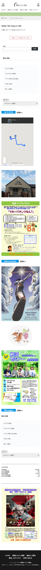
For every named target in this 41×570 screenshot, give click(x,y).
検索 (4, 46)
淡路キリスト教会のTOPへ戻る (20, 38)
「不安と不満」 (8, 84)
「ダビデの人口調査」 (10, 73)
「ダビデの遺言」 (9, 68)
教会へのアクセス (35, 10)
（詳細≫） (19, 112)
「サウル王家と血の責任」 (12, 78)
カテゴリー (6, 100)
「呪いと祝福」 (8, 89)
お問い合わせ (27, 558)
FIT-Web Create (19, 565)
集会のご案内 (24, 10)
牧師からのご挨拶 (13, 10)
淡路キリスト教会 (25, 562)
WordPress (35, 565)
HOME (3, 10)
